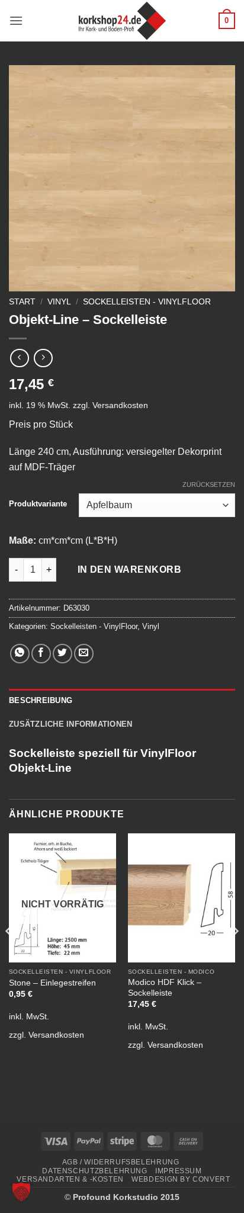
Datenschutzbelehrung (94, 1171)
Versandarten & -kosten (70, 1179)
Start (22, 301)
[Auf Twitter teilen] (62, 653)
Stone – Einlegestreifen (52, 982)
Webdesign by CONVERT (180, 1179)
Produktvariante (38, 504)
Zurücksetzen (208, 484)
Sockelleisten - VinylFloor (147, 301)
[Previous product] (43, 358)
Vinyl (59, 301)
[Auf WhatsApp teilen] (20, 653)
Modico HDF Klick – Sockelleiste (164, 987)
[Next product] (19, 358)
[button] (16, 20)
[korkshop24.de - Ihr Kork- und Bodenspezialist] (122, 20)
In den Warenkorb (129, 569)
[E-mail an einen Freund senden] (84, 653)
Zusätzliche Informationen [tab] (70, 724)
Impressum (178, 1171)
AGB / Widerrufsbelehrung (120, 1162)
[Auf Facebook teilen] (41, 653)
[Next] (234, 954)
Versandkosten (120, 405)
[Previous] (9, 954)
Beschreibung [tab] (40, 700)
